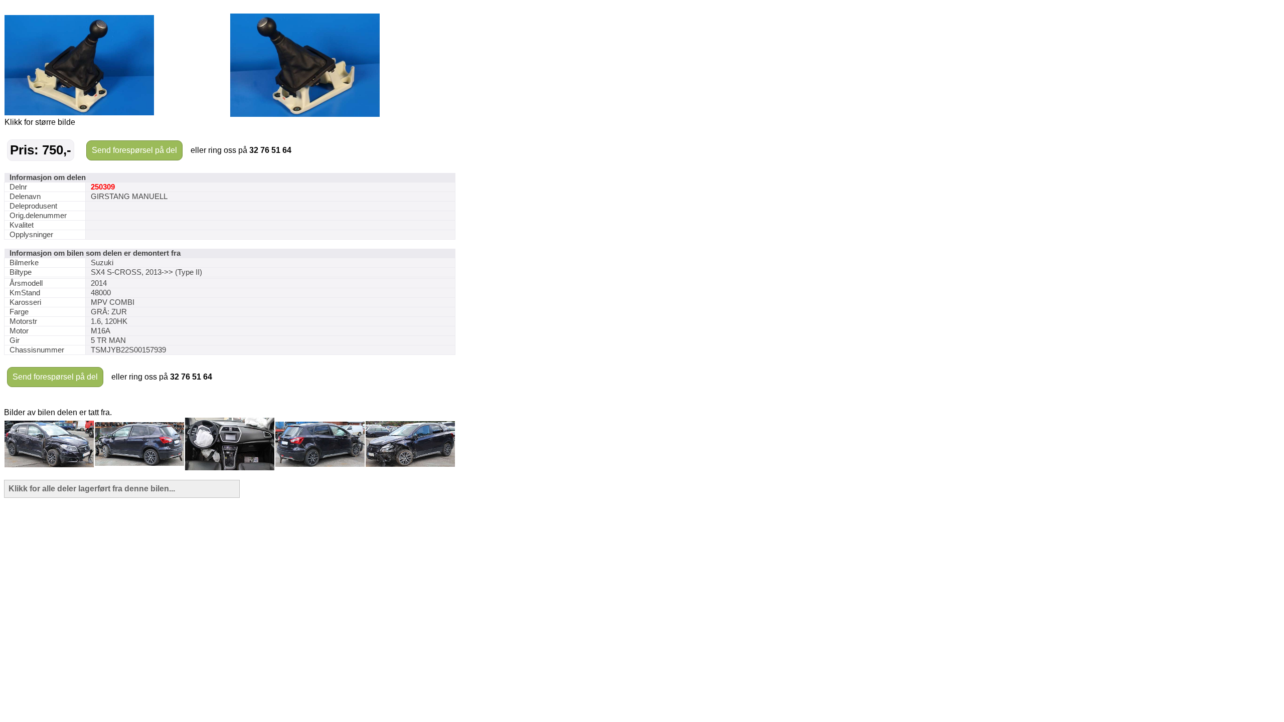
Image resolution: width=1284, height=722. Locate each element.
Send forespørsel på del (134, 150)
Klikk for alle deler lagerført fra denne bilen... (92, 488)
